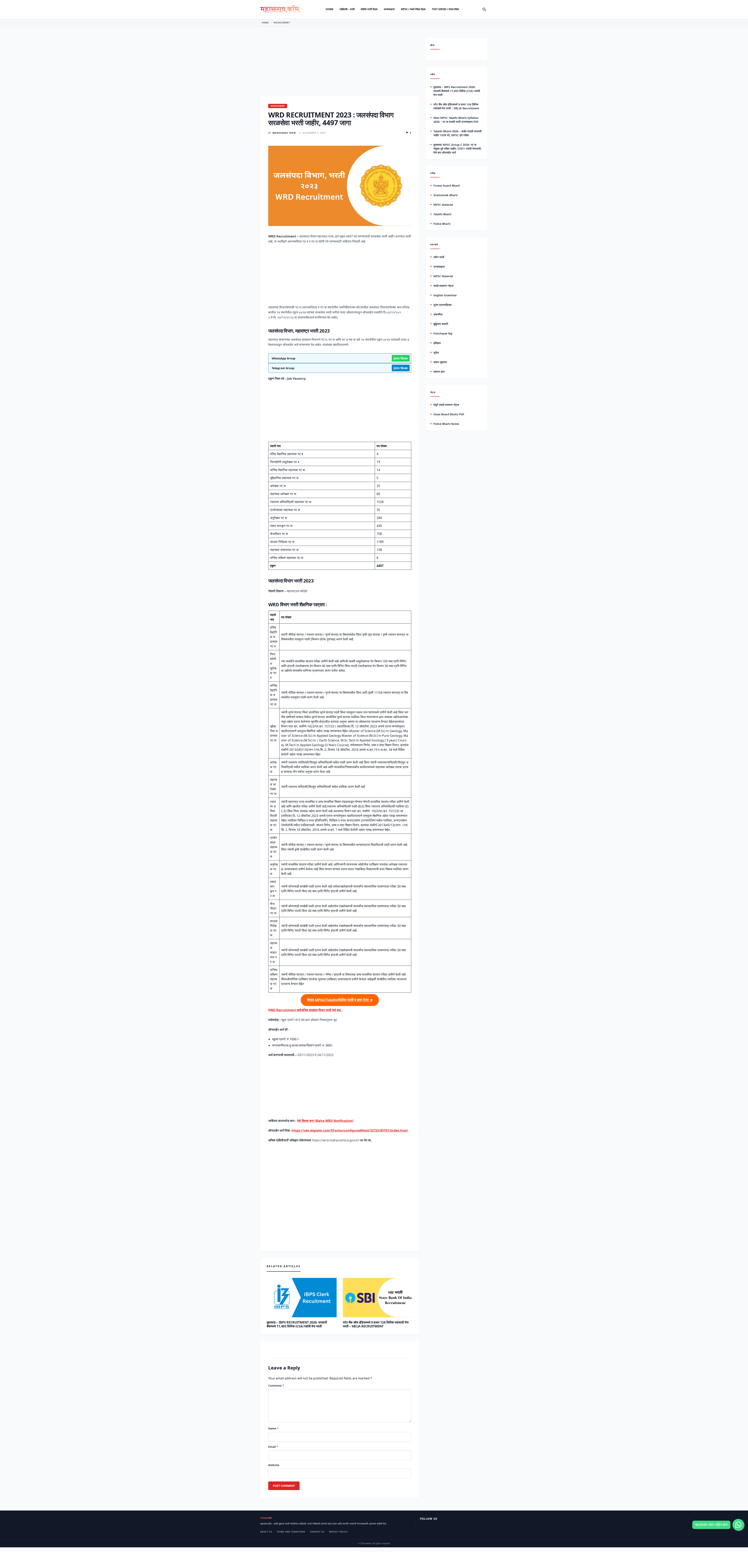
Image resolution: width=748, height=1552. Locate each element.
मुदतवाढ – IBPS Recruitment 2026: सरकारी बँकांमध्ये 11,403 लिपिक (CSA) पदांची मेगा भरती (297, 1324)
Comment (276, 1385)
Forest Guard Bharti (446, 186)
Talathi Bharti (442, 214)
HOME (265, 22)
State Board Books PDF (448, 414)
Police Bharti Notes (446, 424)
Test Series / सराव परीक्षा (445, 9)
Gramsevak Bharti (445, 195)
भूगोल (436, 352)
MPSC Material (443, 205)
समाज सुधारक (440, 362)
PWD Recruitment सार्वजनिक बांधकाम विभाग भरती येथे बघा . (305, 1010)
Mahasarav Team (284, 132)
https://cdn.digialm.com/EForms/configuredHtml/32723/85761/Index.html (350, 1130)
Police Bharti (441, 224)
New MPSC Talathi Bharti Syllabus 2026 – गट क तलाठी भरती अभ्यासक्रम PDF (456, 120)
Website (273, 1465)
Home (329, 9)
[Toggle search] (484, 9)
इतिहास (437, 343)
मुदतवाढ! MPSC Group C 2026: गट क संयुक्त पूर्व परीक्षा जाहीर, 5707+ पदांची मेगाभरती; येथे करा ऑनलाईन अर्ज (457, 148)
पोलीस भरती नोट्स (369, 9)
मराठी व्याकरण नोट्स (443, 286)
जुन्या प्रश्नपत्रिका (442, 305)
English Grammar (445, 295)
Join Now (401, 358)
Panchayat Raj (442, 333)
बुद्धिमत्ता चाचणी (440, 324)
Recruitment (282, 22)
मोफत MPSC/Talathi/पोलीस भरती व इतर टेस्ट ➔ (340, 1000)
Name (273, 1428)
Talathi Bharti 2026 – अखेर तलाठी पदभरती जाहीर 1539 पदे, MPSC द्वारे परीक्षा (457, 133)
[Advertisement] (339, 66)
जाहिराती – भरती (347, 9)
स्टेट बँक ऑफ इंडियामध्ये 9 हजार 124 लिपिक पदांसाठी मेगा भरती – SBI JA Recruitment (376, 1324)
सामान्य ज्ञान (439, 371)
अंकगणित (438, 314)
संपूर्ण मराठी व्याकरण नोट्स (446, 405)
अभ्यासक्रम (389, 9)
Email (273, 1447)
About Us (266, 1531)
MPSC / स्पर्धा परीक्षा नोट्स (413, 9)
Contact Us (317, 1531)
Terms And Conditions (291, 1531)
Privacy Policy (338, 1531)
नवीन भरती (438, 257)
